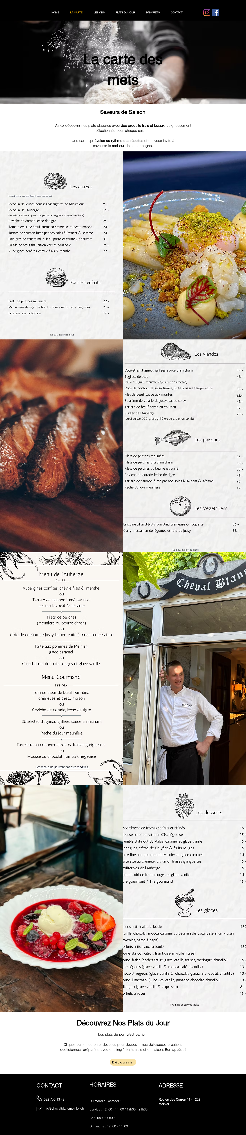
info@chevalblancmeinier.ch (64, 1108)
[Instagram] (206, 12)
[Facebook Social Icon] (215, 12)
